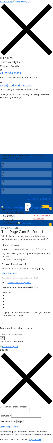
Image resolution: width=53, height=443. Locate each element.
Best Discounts (8, 209)
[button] (50, 207)
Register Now (35, 439)
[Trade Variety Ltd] (10, 207)
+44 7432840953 (8, 273)
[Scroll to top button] (49, 431)
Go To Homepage (11, 245)
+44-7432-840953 (10, 73)
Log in (20, 421)
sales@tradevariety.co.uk (15, 85)
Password (5, 415)
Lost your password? (9, 426)
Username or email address (13, 406)
